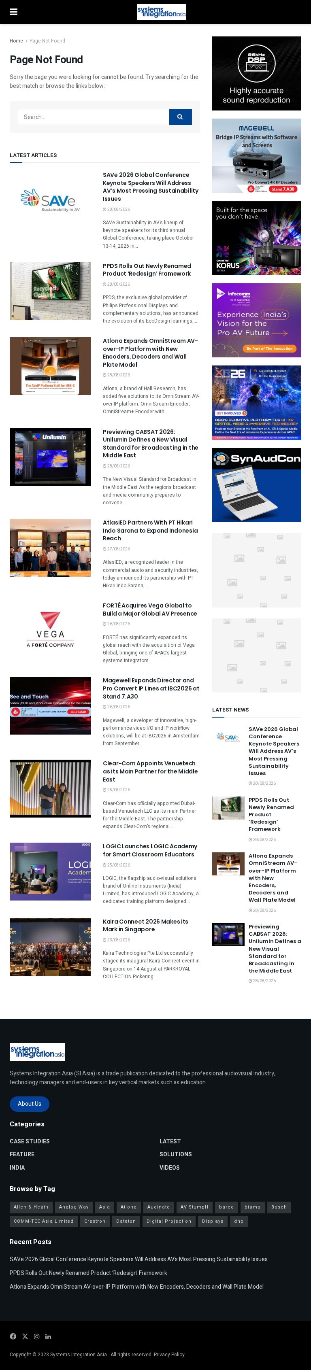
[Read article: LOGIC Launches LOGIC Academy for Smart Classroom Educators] (50, 872)
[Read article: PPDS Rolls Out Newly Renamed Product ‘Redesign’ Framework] (50, 291)
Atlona (129, 1207)
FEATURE (22, 1154)
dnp (239, 1221)
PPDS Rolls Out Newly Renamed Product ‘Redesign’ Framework (147, 270)
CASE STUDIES (30, 1141)
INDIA (17, 1168)
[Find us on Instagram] (37, 1337)
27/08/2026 (118, 549)
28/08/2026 (118, 209)
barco (226, 1207)
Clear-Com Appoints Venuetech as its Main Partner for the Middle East (150, 771)
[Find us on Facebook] (13, 1337)
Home (16, 41)
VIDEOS (170, 1168)
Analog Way (74, 1207)
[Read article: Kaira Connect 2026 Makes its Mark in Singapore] (50, 947)
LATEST (170, 1141)
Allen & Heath (31, 1207)
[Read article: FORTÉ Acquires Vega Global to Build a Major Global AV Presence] (50, 631)
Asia (104, 1207)
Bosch (279, 1207)
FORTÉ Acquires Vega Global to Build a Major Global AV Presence (150, 609)
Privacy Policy (169, 1354)
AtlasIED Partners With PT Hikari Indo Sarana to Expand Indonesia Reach (150, 530)
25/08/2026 (118, 790)
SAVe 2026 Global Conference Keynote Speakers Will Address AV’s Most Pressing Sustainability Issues (150, 187)
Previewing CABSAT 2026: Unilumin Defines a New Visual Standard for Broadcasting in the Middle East (150, 444)
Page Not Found (47, 41)
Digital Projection (169, 1221)
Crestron (95, 1221)
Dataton (126, 1221)
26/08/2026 (118, 624)
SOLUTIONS (176, 1154)
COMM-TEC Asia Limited (44, 1221)
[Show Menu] (13, 12)
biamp (253, 1207)
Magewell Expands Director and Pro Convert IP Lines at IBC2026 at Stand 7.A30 (151, 688)
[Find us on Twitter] (25, 1337)
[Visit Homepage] (161, 12)
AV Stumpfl (195, 1207)
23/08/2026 (118, 940)
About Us (29, 1104)
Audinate (158, 1207)
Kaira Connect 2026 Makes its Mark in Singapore (145, 926)
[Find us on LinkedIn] (48, 1337)
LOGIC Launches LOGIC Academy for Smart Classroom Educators (150, 850)
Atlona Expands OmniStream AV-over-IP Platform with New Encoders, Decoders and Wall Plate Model (150, 353)
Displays (213, 1221)
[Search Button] (180, 117)
